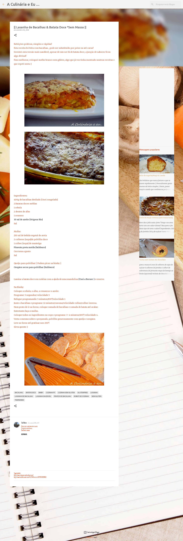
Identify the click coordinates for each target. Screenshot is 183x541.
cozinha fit (50, 392)
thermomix (19, 400)
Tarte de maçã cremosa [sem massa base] (156, 218)
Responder (24, 434)
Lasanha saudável (43, 396)
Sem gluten (96, 396)
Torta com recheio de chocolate (152, 260)
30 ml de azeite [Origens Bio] (28, 219)
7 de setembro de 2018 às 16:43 (33, 423)
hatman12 (95, 537)
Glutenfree (83, 392)
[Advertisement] (64, 507)
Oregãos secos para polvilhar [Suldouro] (34, 267)
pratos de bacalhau (62, 396)
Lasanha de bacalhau (24, 396)
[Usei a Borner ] (86, 279)
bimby (41, 392)
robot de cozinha (81, 396)
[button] (15, 35)
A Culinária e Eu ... (23, 4)
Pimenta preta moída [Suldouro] (30, 247)
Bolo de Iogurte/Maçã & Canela (152, 175)
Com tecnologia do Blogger (93, 532)
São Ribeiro (24, 423)
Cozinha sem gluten (66, 392)
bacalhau (19, 392)
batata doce (31, 392)
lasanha (94, 392)
